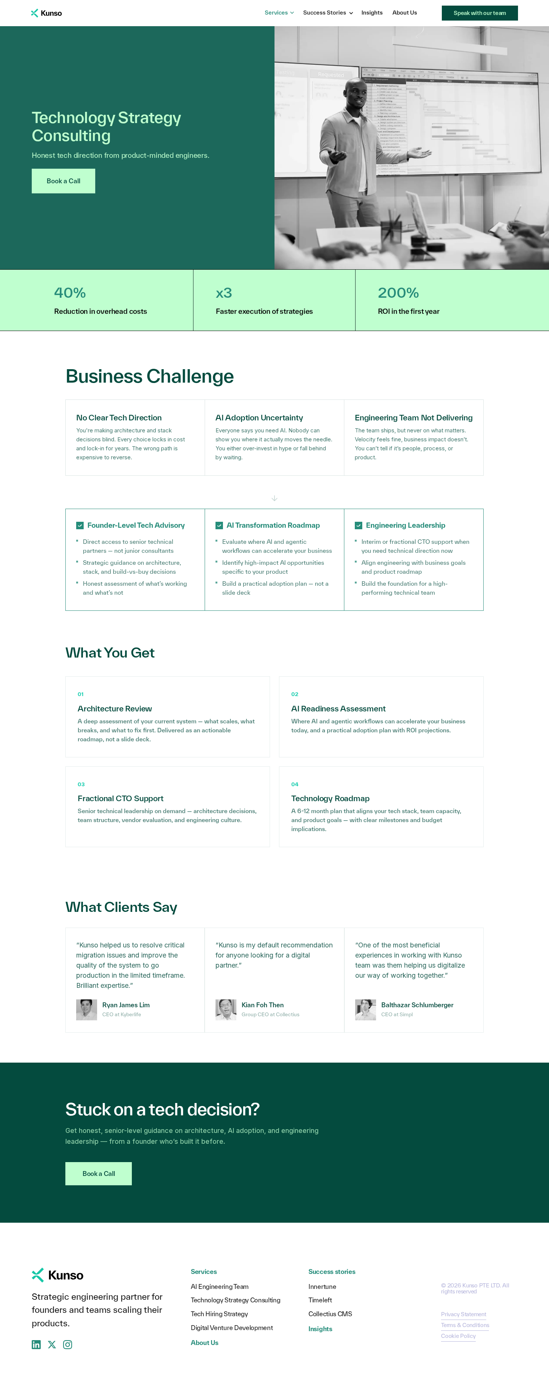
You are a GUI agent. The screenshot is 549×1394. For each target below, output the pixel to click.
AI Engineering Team (220, 1287)
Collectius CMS (330, 1314)
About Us (405, 12)
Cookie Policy (458, 1336)
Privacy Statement (463, 1314)
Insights (372, 12)
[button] (328, 13)
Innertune (322, 1287)
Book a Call (63, 180)
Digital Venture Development (232, 1328)
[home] (46, 13)
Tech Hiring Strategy (219, 1314)
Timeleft (320, 1300)
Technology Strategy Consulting (235, 1300)
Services (276, 12)
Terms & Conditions (465, 1325)
